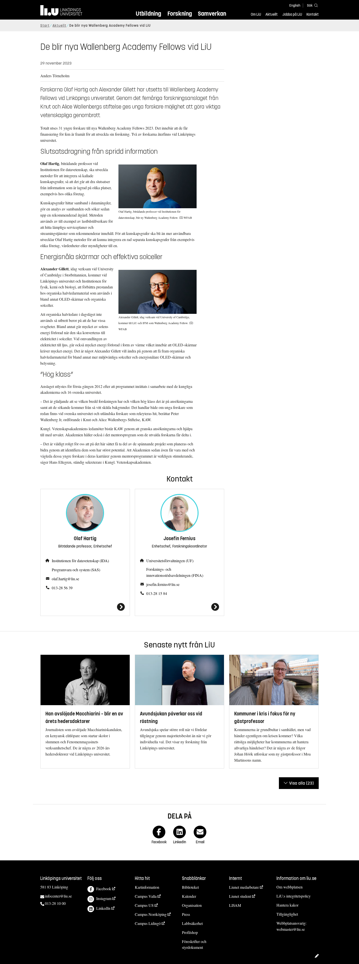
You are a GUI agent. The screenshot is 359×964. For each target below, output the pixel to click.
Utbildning (148, 13)
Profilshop (190, 932)
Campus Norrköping (151, 914)
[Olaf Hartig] (85, 607)
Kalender (189, 896)
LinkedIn (103, 908)
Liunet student (240, 896)
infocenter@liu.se (58, 895)
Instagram (103, 898)
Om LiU (256, 14)
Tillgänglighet (287, 914)
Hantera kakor (287, 905)
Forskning (179, 13)
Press (186, 914)
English (294, 5)
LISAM (235, 905)
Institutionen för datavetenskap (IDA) (80, 560)
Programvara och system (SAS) (76, 569)
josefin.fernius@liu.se (163, 584)
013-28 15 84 (156, 593)
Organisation (192, 905)
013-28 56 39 (62, 587)
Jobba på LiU (292, 14)
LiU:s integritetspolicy (293, 895)
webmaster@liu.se (290, 929)
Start (45, 25)
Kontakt (312, 14)
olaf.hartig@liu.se (65, 578)
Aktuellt (271, 14)
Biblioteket (190, 887)
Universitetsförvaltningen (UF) (169, 560)
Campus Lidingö (148, 923)
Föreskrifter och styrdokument (194, 944)
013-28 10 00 (55, 903)
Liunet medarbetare (244, 887)
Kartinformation (147, 887)
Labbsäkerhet (192, 923)
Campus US (144, 905)
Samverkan (212, 13)
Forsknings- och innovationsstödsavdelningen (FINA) (174, 572)
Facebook (103, 888)
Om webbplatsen (289, 886)
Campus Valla (146, 896)
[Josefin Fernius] (179, 607)
